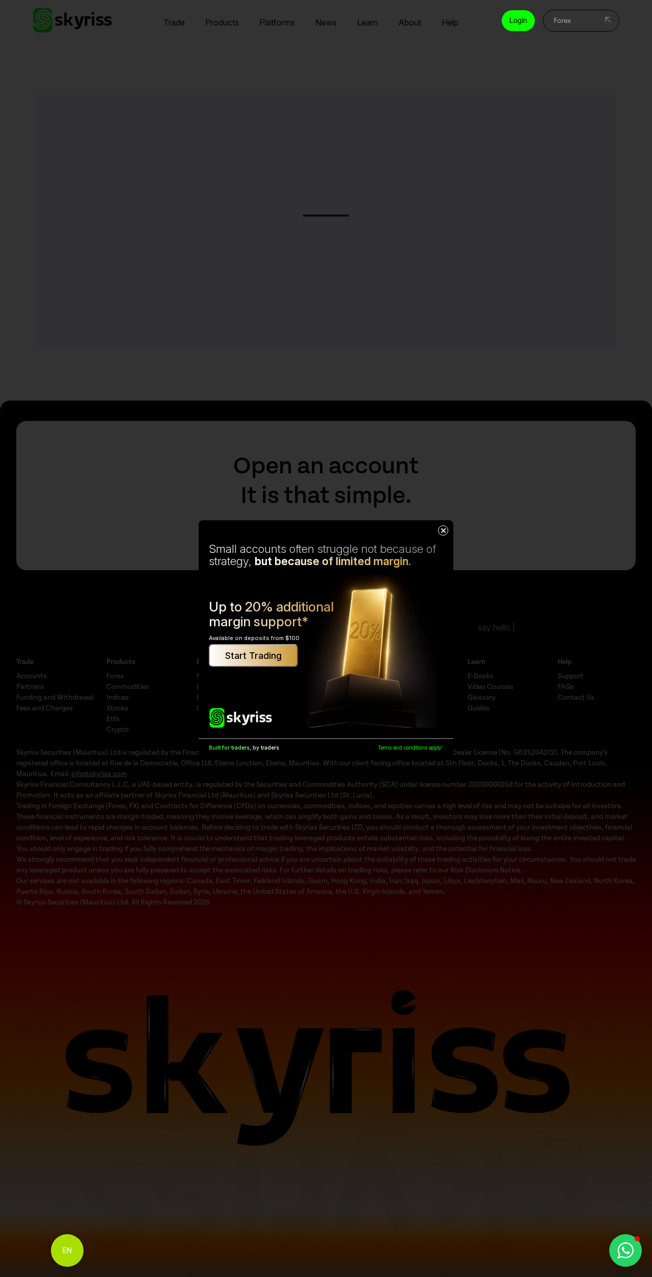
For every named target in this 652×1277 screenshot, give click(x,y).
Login (518, 20)
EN (67, 1250)
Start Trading (253, 655)
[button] (625, 1250)
